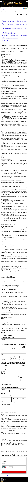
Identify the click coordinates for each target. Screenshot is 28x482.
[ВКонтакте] (23, 8)
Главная (2, 9)
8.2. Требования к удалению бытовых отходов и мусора (8, 31)
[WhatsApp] (26, 8)
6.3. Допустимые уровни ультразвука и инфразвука (8, 27)
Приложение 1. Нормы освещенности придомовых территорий (9, 33)
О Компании (2, 481)
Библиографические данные (5, 40)
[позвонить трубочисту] (26, 1)
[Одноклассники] (24, 8)
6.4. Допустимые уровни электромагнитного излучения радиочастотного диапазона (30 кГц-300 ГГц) (14, 28)
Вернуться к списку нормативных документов (14, 475)
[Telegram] (25, 8)
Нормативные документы (6, 9)
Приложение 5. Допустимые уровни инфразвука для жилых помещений (10, 38)
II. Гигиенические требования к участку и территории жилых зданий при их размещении (12, 20)
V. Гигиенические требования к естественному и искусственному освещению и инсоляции (12, 23)
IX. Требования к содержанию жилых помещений (7, 32)
